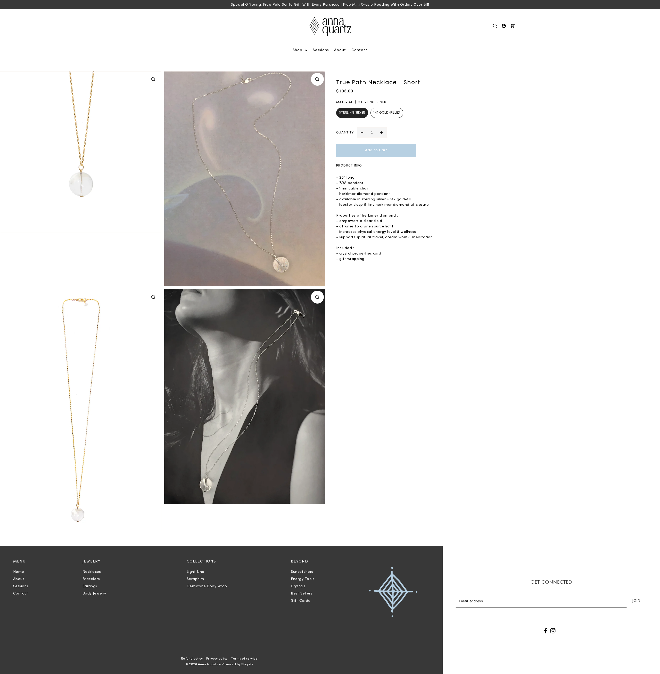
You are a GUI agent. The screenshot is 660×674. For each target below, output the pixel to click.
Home (18, 572)
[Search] (495, 26)
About (18, 579)
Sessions (20, 586)
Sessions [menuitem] (321, 50)
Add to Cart (376, 150)
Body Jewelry (94, 594)
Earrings (89, 586)
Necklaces (91, 572)
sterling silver (352, 112)
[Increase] (381, 132)
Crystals (298, 586)
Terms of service (244, 658)
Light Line (195, 572)
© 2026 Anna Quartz (201, 664)
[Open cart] (513, 26)
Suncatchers (302, 572)
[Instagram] (552, 630)
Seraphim (195, 579)
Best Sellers (301, 594)
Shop (298, 50)
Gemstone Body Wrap (207, 586)
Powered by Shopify (237, 664)
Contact (20, 594)
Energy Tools (302, 579)
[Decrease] (362, 132)
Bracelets (91, 579)
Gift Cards (300, 601)
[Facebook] (545, 630)
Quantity (345, 132)
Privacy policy (217, 658)
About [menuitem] (340, 50)
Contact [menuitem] (359, 50)
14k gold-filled (386, 112)
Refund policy (192, 658)
